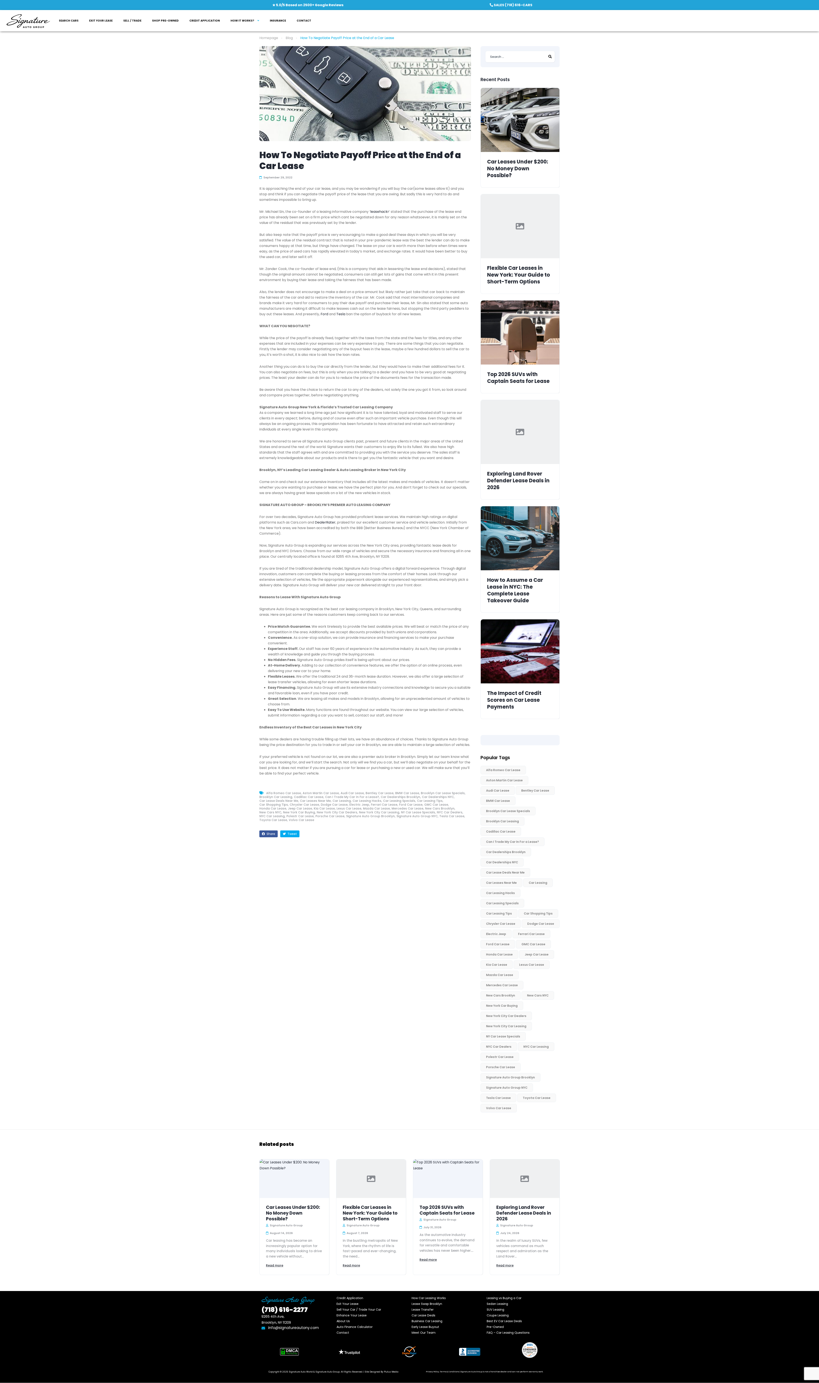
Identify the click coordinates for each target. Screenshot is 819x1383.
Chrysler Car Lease (304, 805)
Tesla (340, 314)
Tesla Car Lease (451, 816)
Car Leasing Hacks (367, 801)
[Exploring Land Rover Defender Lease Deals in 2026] (520, 432)
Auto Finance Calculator (355, 1327)
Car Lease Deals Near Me (278, 801)
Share (270, 834)
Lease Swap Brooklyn (427, 1304)
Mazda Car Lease (376, 808)
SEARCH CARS (68, 20)
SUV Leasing (495, 1309)
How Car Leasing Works (429, 1298)
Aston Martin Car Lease (321, 793)
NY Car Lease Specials (418, 812)
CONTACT (304, 20)
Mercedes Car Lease (407, 808)
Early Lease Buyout (425, 1327)
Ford (324, 314)
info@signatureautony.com (293, 1327)
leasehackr (379, 211)
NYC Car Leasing (272, 816)
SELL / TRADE (132, 20)
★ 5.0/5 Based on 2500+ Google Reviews (307, 5)
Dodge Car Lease (334, 805)
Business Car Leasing (427, 1321)
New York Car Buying (299, 812)
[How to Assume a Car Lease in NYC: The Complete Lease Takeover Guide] (520, 538)
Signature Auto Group (327, 1371)
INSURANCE (278, 20)
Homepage (268, 37)
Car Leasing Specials (399, 801)
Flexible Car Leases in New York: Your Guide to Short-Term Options (518, 275)
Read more (274, 1265)
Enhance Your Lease (352, 1315)
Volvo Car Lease (301, 820)
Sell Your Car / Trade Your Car (359, 1309)
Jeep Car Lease (300, 808)
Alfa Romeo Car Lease (283, 793)
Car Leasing (342, 801)
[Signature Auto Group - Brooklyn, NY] (28, 20)
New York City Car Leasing (379, 812)
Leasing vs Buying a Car (504, 1298)
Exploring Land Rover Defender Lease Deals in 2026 (518, 480)
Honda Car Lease (272, 808)
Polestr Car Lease (300, 816)
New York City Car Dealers (337, 812)
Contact (343, 1332)
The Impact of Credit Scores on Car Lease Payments (514, 700)
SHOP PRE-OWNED (165, 20)
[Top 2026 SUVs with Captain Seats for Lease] (520, 333)
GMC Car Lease (436, 805)
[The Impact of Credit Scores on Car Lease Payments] (520, 651)
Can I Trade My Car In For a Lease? (352, 797)
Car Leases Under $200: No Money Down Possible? (517, 168)
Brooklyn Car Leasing (275, 797)
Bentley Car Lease (380, 793)
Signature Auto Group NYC (417, 816)
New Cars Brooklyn (440, 808)
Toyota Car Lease (273, 820)
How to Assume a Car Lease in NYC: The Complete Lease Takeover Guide (515, 590)
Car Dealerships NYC (438, 797)
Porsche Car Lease (329, 816)
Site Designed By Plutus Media (381, 1371)
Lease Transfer (423, 1309)
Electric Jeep (359, 805)
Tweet (292, 834)
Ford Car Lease (411, 805)
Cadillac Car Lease (308, 797)
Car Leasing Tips (430, 801)
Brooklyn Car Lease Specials (443, 793)
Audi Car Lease (352, 793)
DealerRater (325, 522)
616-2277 (284, 1309)
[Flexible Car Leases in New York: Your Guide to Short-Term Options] (520, 226)
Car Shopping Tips (273, 805)
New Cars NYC (270, 812)
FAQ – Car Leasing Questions (508, 1332)
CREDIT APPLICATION (204, 20)
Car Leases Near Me (315, 801)
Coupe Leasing (498, 1315)
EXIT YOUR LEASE (101, 20)
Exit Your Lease (348, 1304)
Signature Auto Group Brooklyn (370, 816)
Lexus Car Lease (349, 808)
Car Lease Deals (423, 1315)
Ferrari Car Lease (384, 805)
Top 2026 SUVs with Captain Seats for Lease (518, 378)
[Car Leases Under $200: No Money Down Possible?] (520, 120)
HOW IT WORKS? (242, 20)
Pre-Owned (495, 1327)
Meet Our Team (424, 1332)
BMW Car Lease (407, 793)
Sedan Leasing (497, 1304)
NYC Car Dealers (449, 812)
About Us (343, 1321)
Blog (289, 37)
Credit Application (350, 1298)
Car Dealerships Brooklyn (400, 797)
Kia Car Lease (324, 808)
